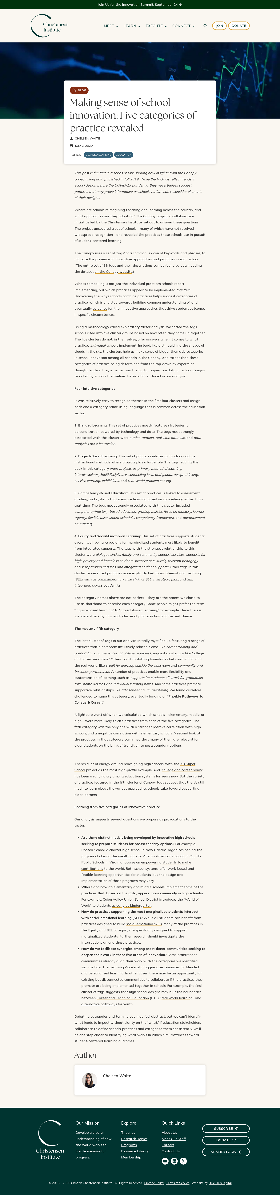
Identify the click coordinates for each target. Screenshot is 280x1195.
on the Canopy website (113, 271)
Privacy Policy (154, 1183)
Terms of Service (178, 1183)
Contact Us (171, 1151)
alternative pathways (99, 1004)
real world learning (177, 998)
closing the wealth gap (118, 856)
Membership (131, 1157)
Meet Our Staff (174, 1139)
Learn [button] (130, 26)
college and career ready (182, 770)
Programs (129, 1145)
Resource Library (135, 1151)
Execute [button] (154, 26)
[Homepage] (49, 26)
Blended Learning (98, 154)
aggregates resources (162, 967)
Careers (168, 1145)
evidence (100, 308)
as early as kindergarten (131, 905)
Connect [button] (181, 26)
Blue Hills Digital (220, 1183)
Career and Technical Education (123, 998)
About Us (169, 1132)
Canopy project (155, 216)
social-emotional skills (144, 924)
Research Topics (134, 1139)
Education (123, 154)
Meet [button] (109, 26)
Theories (128, 1132)
